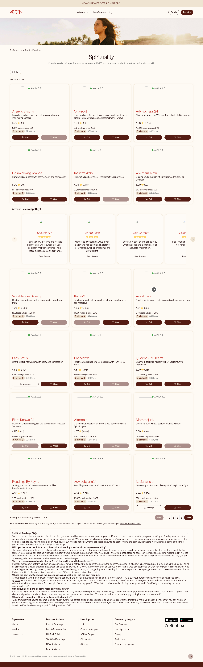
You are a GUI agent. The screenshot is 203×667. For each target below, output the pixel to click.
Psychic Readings (54, 624)
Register (187, 12)
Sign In (174, 12)
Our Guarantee (122, 624)
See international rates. (130, 523)
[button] (188, 533)
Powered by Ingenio (124, 644)
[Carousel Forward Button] (192, 239)
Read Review (44, 256)
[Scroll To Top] (190, 656)
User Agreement (122, 629)
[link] (154, 289)
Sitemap (84, 644)
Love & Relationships (56, 629)
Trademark (120, 639)
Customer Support (89, 629)
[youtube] (182, 626)
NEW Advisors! (53, 644)
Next (189, 517)
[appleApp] (171, 621)
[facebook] (171, 626)
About (15, 624)
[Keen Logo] (16, 12)
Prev (159, 517)
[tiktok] (177, 626)
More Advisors (53, 649)
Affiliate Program (88, 634)
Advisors (81, 12)
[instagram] (166, 626)
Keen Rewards (99, 12)
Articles (15, 629)
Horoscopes (17, 634)
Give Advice (86, 639)
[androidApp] (186, 621)
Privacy (118, 634)
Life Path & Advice (54, 634)
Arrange (27, 384)
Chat (55, 137)
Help (83, 624)
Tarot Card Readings (55, 639)
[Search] (110, 12)
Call (26, 137)
